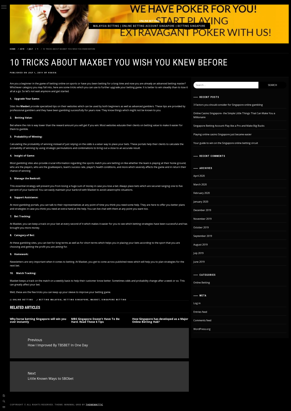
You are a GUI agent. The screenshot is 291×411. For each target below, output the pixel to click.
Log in (197, 303)
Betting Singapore (76, 300)
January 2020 (200, 201)
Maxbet (25, 106)
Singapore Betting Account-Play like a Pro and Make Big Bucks (228, 125)
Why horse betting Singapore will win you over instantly (38, 320)
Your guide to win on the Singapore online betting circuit (225, 143)
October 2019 (201, 227)
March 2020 (200, 184)
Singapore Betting (114, 300)
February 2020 (201, 193)
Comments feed (202, 320)
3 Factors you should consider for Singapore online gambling (228, 104)
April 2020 (199, 175)
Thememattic (94, 404)
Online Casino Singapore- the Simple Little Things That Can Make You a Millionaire (234, 115)
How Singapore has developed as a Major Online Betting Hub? (160, 320)
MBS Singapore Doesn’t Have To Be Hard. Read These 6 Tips (95, 320)
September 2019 (202, 236)
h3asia (52, 73)
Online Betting (149, 21)
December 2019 (202, 210)
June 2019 (199, 261)
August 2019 (200, 244)
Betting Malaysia (50, 300)
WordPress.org (202, 329)
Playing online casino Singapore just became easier (222, 134)
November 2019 (202, 218)
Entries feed (200, 312)
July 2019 (198, 253)
